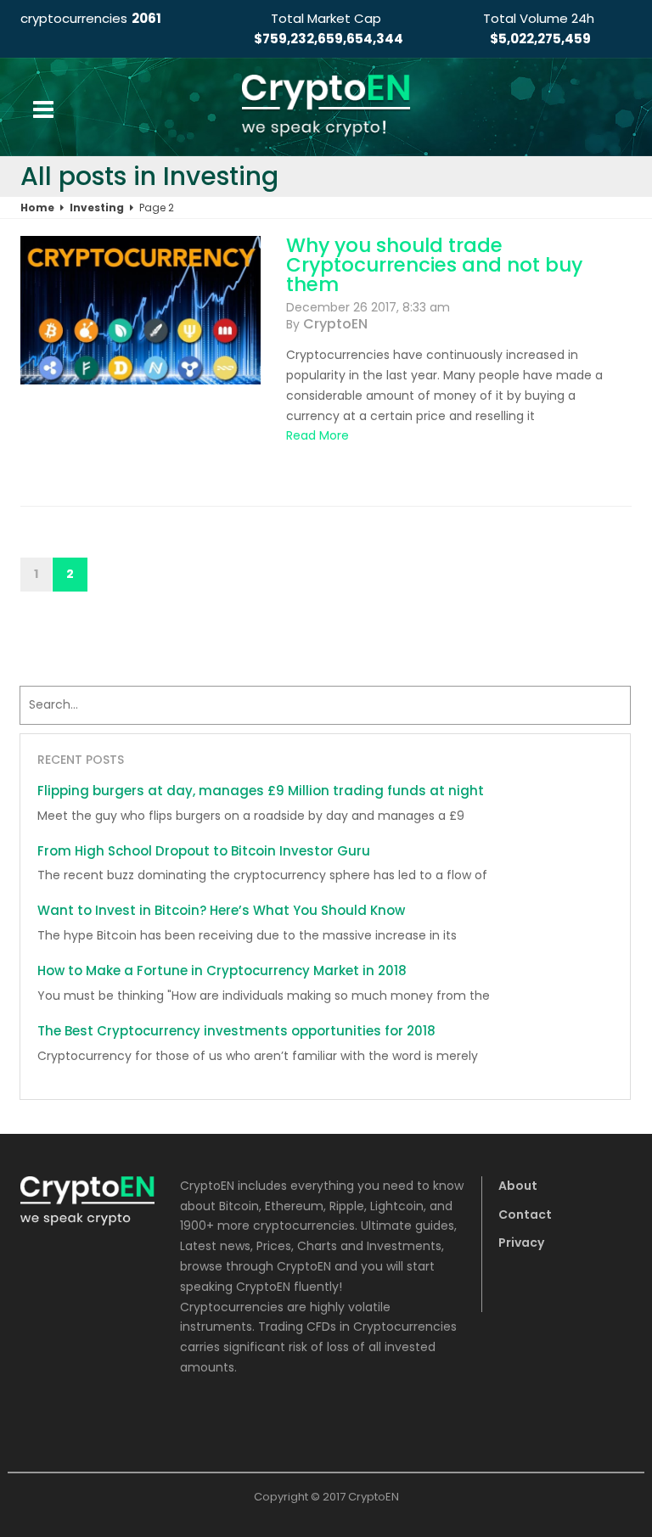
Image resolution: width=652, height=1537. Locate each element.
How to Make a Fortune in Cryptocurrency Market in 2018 (222, 970)
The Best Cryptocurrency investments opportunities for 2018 (236, 1031)
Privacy (521, 1242)
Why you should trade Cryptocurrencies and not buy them (434, 265)
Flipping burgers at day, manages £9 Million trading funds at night (260, 790)
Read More (317, 435)
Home (37, 207)
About (517, 1185)
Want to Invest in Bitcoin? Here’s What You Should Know (221, 910)
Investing (97, 207)
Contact (525, 1214)
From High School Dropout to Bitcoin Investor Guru (203, 851)
